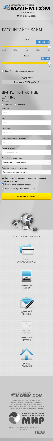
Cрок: (26, 56)
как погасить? (28, 16)
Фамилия (5, 108)
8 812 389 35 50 (27, 13)
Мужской (8, 104)
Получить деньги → (26, 196)
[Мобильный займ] (26, 6)
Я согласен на (18, 184)
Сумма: (26, 39)
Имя (3, 118)
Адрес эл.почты (8, 148)
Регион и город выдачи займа (24, 174)
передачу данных (24, 184)
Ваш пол (5, 101)
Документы (23, 429)
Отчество (6, 128)
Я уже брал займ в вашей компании (19, 71)
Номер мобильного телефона (14, 138)
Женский (21, 104)
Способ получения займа (12, 158)
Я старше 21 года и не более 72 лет (20, 188)
